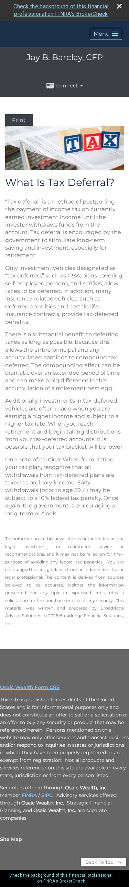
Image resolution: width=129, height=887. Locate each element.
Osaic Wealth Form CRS (30, 687)
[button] (106, 34)
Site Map (11, 839)
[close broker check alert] (119, 6)
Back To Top (100, 862)
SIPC (47, 795)
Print (19, 120)
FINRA (29, 795)
